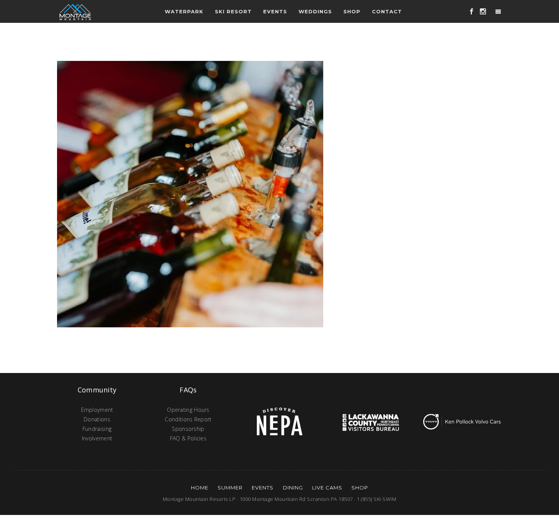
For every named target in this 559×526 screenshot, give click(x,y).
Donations (97, 419)
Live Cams (327, 488)
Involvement (97, 438)
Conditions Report (188, 419)
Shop (351, 11)
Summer (230, 488)
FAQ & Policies (188, 438)
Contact (387, 11)
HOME (199, 488)
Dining (293, 488)
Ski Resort (233, 11)
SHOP (359, 488)
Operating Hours (188, 409)
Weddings (315, 11)
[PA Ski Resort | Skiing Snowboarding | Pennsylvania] (75, 11)
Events (262, 488)
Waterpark (184, 11)
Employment (97, 409)
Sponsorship (188, 428)
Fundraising (97, 428)
